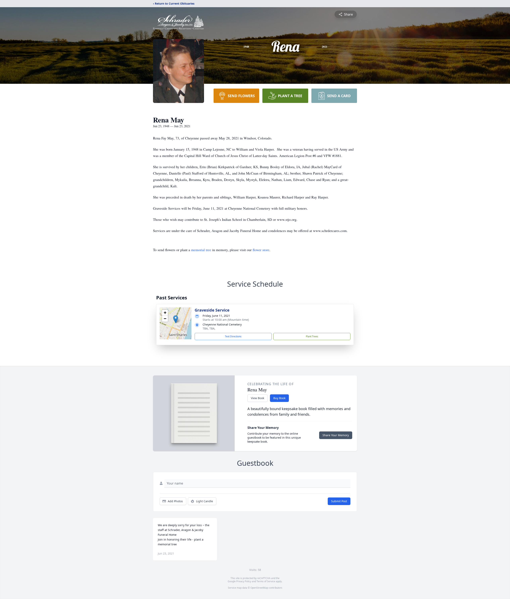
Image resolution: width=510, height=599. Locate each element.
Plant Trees (312, 336)
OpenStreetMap (259, 587)
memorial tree (201, 249)
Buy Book (279, 398)
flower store (261, 249)
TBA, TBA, (209, 328)
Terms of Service (266, 581)
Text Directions (233, 336)
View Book (257, 398)
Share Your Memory (336, 435)
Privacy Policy (243, 581)
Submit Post (339, 501)
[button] (175, 319)
